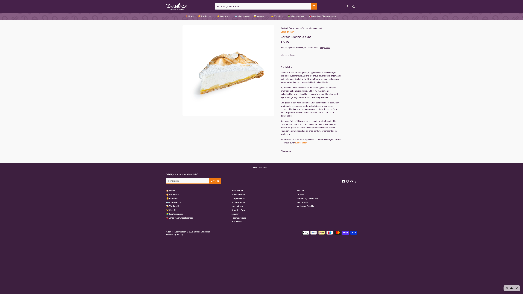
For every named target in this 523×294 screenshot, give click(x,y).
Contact (300, 194)
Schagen (235, 214)
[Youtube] (351, 181)
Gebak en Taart (287, 31)
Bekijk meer (325, 47)
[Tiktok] (356, 181)
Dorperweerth (238, 198)
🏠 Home (170, 190)
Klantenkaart (303, 202)
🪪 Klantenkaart (173, 202)
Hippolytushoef (238, 194)
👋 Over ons (172, 198)
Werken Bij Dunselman (307, 198)
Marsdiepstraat (238, 202)
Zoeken (300, 190)
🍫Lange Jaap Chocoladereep (179, 218)
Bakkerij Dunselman (290, 28)
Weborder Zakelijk (305, 206)
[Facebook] (343, 181)
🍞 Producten (172, 194)
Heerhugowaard (239, 218)
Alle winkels (237, 221)
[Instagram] (347, 181)
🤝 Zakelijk (171, 210)
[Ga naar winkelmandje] (353, 6)
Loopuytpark (237, 206)
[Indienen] (314, 6)
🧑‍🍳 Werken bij (172, 206)
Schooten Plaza (238, 210)
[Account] (348, 6)
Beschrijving (286, 67)
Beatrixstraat (238, 190)
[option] (228, 70)
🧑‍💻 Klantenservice (174, 214)
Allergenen (286, 151)
